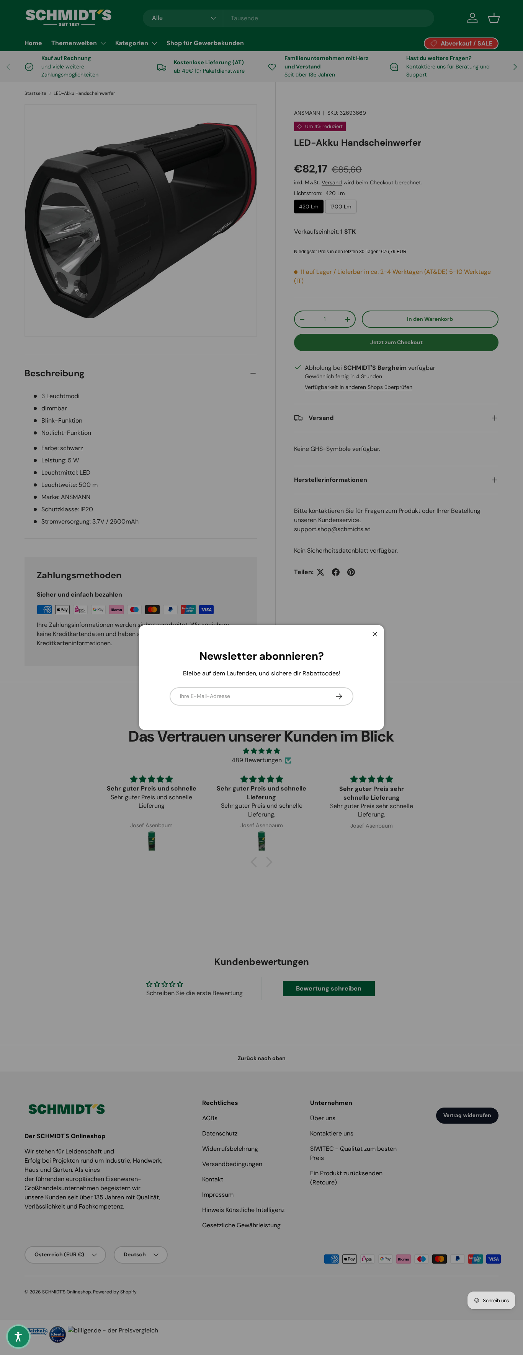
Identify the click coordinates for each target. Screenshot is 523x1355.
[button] (18, 1336)
